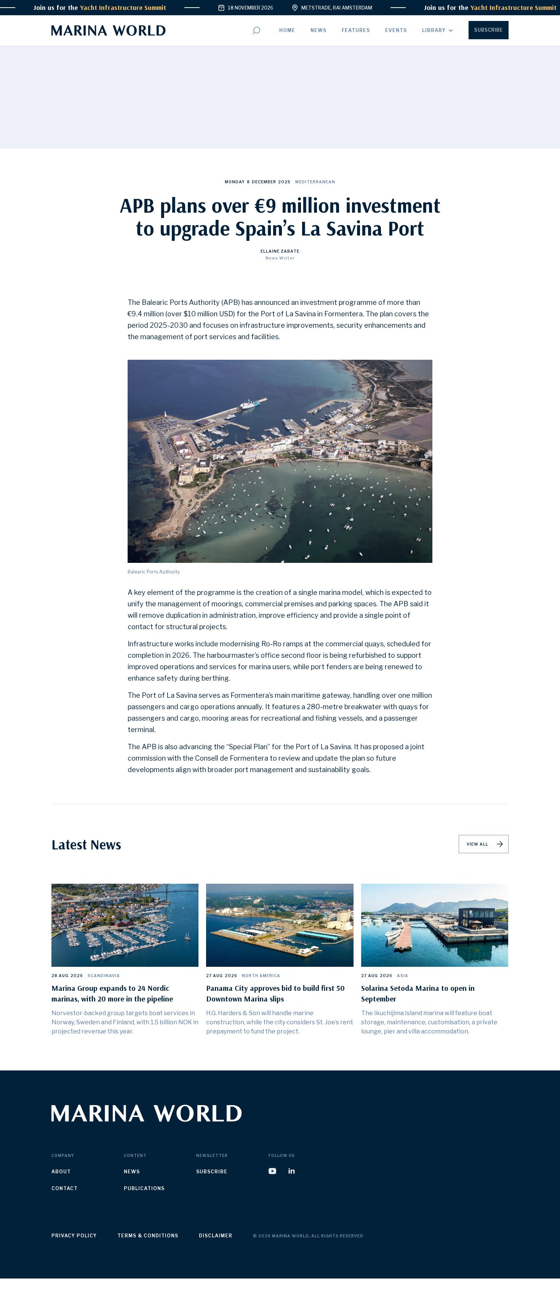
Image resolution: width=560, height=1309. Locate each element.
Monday (235, 181)
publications (144, 1188)
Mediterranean (315, 181)
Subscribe (488, 30)
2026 (76, 975)
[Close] (345, 1283)
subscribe (211, 1171)
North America (261, 975)
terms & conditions (147, 1236)
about (61, 1171)
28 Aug (60, 975)
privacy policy (74, 1236)
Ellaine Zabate (280, 251)
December (264, 181)
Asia (402, 975)
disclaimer (215, 1236)
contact (64, 1188)
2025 (284, 181)
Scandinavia (104, 975)
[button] (437, 30)
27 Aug (214, 975)
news (132, 1171)
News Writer (280, 258)
